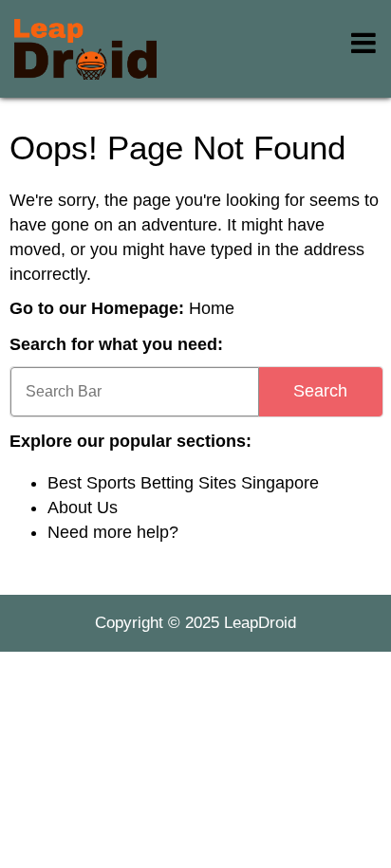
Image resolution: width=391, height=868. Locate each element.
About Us (82, 507)
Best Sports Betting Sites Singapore (183, 482)
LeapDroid (260, 623)
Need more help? (112, 532)
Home (211, 308)
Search (320, 390)
